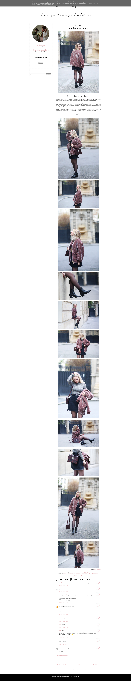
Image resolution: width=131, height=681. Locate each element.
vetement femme (78, 575)
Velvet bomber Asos (67, 116)
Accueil (79, 664)
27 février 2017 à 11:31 (63, 585)
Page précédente (61, 664)
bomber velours (79, 573)
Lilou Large (61, 617)
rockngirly (61, 582)
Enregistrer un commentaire (62, 655)
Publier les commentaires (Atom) (81, 669)
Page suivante (95, 664)
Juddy (60, 630)
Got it (97, 3)
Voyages (74, 6)
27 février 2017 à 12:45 (63, 591)
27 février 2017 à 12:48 (63, 602)
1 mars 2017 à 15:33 (63, 644)
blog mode (65, 573)
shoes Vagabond (85, 116)
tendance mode (86, 573)
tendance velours (94, 573)
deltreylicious (61, 639)
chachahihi (61, 647)
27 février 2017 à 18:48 (63, 621)
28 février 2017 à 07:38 (63, 637)
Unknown (61, 604)
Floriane (60, 624)
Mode (66, 6)
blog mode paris (71, 573)
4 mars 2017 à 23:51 (63, 653)
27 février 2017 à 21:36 (63, 627)
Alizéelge (61, 588)
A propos (57, 6)
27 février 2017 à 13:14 (63, 614)
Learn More (92, 3)
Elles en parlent (97, 569)
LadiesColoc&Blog (63, 594)
